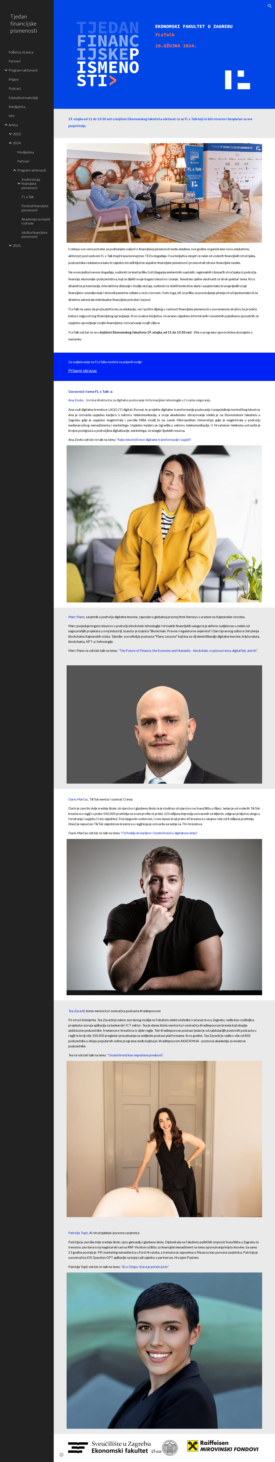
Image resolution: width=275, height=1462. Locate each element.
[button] (270, 6)
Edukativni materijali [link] (23, 98)
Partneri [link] (15, 61)
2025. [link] (17, 245)
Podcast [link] (15, 88)
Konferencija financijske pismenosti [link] (30, 183)
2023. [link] (17, 134)
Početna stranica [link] (21, 52)
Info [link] (11, 116)
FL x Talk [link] (27, 197)
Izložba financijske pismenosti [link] (34, 234)
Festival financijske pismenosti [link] (35, 208)
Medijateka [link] (17, 107)
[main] (164, 123)
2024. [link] (17, 143)
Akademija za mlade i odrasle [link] (35, 221)
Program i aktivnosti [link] (23, 70)
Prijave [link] (14, 79)
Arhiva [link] (13, 125)
